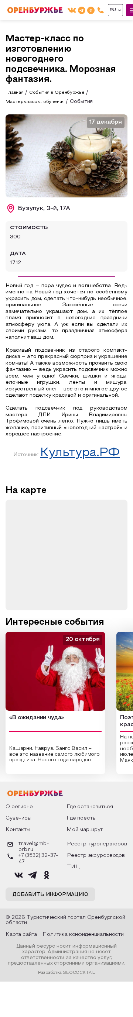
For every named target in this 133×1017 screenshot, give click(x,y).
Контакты (18, 829)
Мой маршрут (84, 829)
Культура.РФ (80, 453)
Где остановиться (89, 806)
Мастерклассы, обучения (35, 102)
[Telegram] (81, 10)
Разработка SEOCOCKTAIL (66, 973)
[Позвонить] (100, 10)
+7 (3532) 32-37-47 (38, 859)
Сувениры (18, 818)
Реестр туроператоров (97, 844)
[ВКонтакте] (72, 10)
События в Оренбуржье (57, 92)
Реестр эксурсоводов (96, 855)
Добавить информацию (50, 895)
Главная (15, 92)
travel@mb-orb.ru (33, 847)
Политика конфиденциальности (83, 934)
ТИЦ (73, 867)
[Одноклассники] (91, 10)
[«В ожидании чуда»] (55, 671)
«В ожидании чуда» (36, 717)
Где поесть (80, 818)
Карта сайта (21, 934)
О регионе (19, 806)
